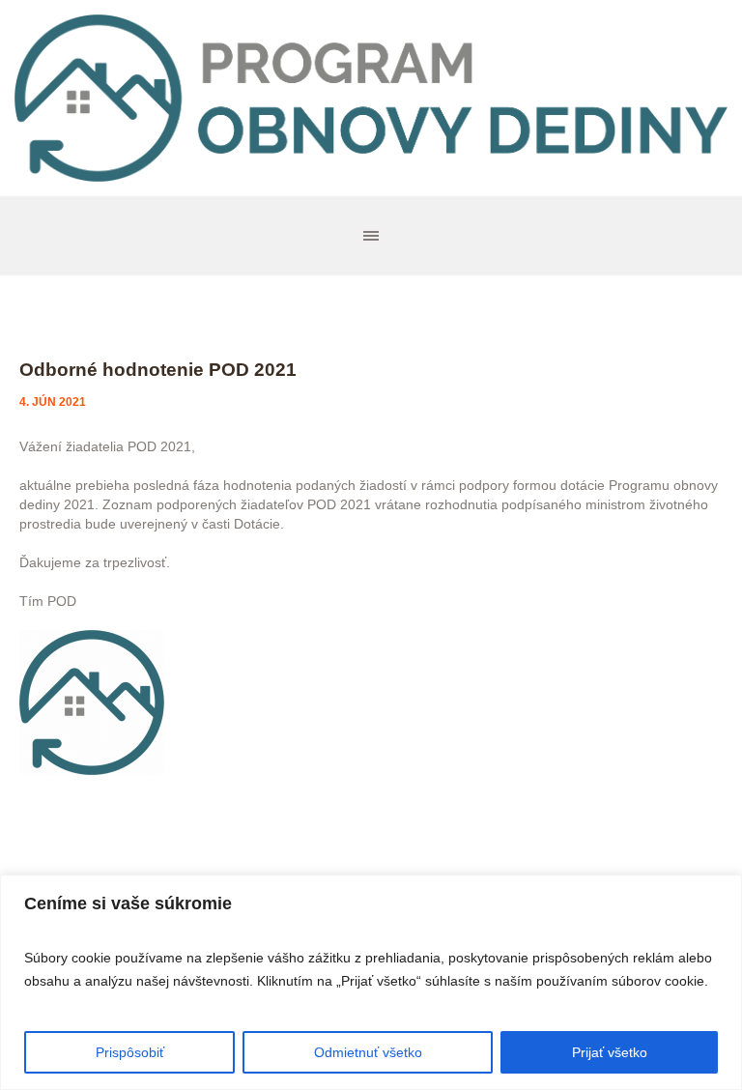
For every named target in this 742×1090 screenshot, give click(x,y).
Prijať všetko (609, 1052)
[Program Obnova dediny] (371, 98)
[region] (371, 982)
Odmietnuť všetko (368, 1052)
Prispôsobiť (130, 1052)
